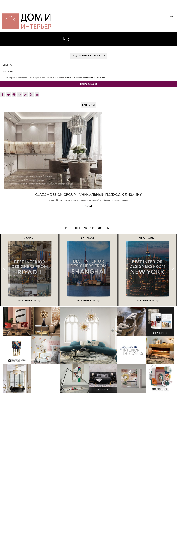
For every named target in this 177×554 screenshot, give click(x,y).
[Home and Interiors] (45, 19)
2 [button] (88, 206)
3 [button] (91, 206)
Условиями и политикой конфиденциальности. (86, 78)
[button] (173, 268)
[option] (88, 158)
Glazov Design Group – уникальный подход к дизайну (88, 195)
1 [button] (86, 206)
